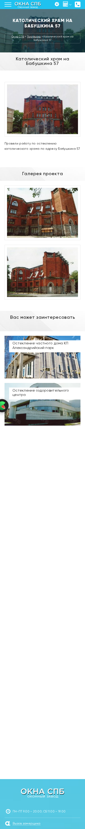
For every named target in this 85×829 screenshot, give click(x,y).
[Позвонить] (77, 4)
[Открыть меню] (8, 4)
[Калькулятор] (65, 4)
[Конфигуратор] (57, 4)
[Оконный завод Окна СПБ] (42, 793)
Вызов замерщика (26, 823)
